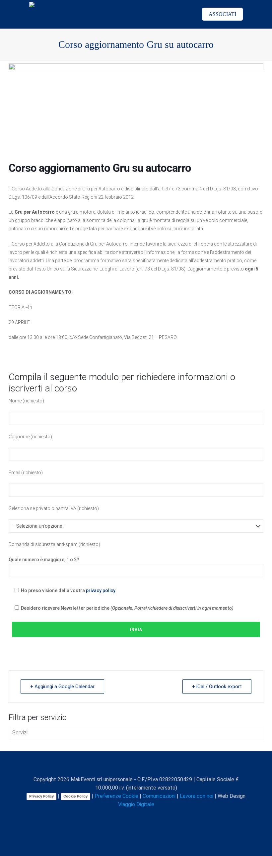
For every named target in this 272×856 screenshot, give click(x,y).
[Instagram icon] (143, 816)
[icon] (150, 816)
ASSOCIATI (222, 14)
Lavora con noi (196, 796)
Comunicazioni (159, 796)
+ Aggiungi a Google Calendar (62, 687)
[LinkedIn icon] (136, 816)
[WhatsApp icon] (108, 816)
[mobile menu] (181, 14)
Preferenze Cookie (116, 796)
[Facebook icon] (115, 816)
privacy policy (100, 590)
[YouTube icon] (129, 816)
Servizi (20, 732)
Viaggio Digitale (136, 804)
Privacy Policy (41, 796)
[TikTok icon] (157, 816)
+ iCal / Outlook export (217, 687)
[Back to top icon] (136, 765)
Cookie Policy (75, 796)
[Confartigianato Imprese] (70, 14)
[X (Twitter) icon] (122, 816)
